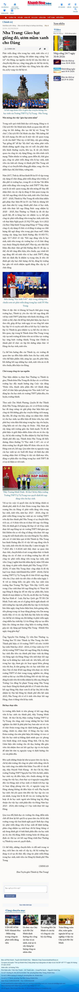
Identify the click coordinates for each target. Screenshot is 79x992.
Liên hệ (69, 7)
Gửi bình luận (10, 896)
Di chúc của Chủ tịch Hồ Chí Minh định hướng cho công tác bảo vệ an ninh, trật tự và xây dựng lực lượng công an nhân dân (30, 940)
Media (12, 13)
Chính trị (8, 22)
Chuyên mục (5, 7)
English (75, 7)
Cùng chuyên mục (15, 910)
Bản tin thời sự (58, 33)
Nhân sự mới (4, 13)
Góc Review (61, 7)
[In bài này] (44, 49)
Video (57, 30)
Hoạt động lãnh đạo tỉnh (15, 7)
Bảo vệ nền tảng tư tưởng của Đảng (30, 26)
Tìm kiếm (75, 11)
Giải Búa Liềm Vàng (9, 26)
